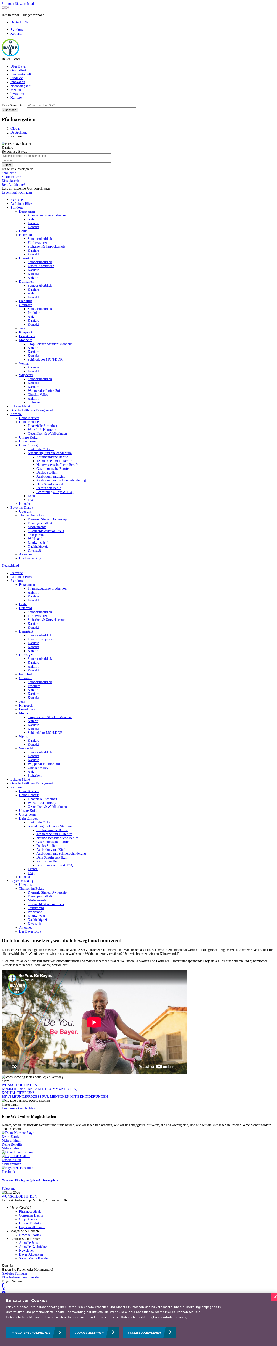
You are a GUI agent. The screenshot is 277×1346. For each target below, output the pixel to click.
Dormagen (26, 281)
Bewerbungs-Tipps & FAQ (55, 492)
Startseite (16, 200)
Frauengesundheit (40, 523)
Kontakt (15, 33)
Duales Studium (47, 472)
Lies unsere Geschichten (18, 1108)
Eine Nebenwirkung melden (21, 1277)
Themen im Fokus (31, 515)
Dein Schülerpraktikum (52, 484)
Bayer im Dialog (21, 507)
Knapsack (26, 332)
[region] (138, 1319)
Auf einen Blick (21, 203)
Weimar (24, 363)
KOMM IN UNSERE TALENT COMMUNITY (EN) (39, 1089)
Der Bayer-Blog (30, 558)
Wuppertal (26, 375)
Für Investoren (38, 242)
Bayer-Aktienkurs (31, 1254)
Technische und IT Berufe (54, 461)
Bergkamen (27, 211)
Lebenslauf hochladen (17, 192)
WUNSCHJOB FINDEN (19, 1085)
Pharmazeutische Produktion (47, 215)
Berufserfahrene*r (14, 184)
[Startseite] (10, 55)
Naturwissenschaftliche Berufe (57, 464)
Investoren (17, 93)
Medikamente (37, 527)
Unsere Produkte (30, 1223)
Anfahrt (33, 219)
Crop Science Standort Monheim (50, 344)
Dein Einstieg (28, 445)
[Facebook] (3, 1285)
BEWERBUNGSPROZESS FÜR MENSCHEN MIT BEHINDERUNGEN (55, 1096)
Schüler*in (9, 173)
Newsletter (26, 1250)
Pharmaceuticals (30, 1211)
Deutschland (10, 565)
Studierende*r (11, 177)
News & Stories (30, 1235)
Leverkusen (27, 336)
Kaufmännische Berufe (52, 457)
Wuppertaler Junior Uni (44, 390)
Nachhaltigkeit (20, 86)
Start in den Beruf (48, 488)
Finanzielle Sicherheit (42, 426)
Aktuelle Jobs (28, 1242)
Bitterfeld (25, 235)
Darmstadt (26, 258)
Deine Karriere (29, 418)
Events (33, 496)
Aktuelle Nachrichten (33, 1246)
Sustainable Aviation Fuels (46, 531)
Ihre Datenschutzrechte (30, 1332)
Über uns (25, 511)
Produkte (16, 78)
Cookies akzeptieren (144, 1332)
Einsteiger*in (11, 180)
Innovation (17, 82)
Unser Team (27, 441)
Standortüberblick (40, 238)
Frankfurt (25, 301)
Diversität (34, 550)
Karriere (16, 97)
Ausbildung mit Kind (50, 476)
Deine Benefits (29, 422)
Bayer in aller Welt (32, 1227)
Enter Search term (14, 105)
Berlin (23, 231)
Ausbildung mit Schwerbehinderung (61, 480)
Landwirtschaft (20, 74)
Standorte (16, 29)
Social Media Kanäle (33, 1258)
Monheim (25, 340)
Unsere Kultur (29, 437)
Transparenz (36, 535)
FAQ (31, 500)
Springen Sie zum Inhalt (18, 3)
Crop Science (28, 1219)
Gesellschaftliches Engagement (31, 410)
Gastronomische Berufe (52, 468)
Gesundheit (18, 70)
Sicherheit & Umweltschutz (46, 246)
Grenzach (25, 305)
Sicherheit (34, 402)
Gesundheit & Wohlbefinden (47, 433)
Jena (22, 328)
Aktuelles (25, 554)
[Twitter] (3, 1289)
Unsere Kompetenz (41, 266)
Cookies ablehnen (89, 1332)
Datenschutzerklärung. (170, 1317)
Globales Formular (14, 1273)
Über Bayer (18, 66)
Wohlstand (35, 539)
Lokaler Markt (20, 406)
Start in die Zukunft (41, 449)
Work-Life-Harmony (42, 429)
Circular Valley (38, 394)
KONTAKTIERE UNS (18, 1092)
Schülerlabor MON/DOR (45, 359)
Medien (15, 90)
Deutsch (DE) (19, 22)
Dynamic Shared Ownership (47, 519)
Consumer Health (31, 1215)
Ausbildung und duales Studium (50, 453)
